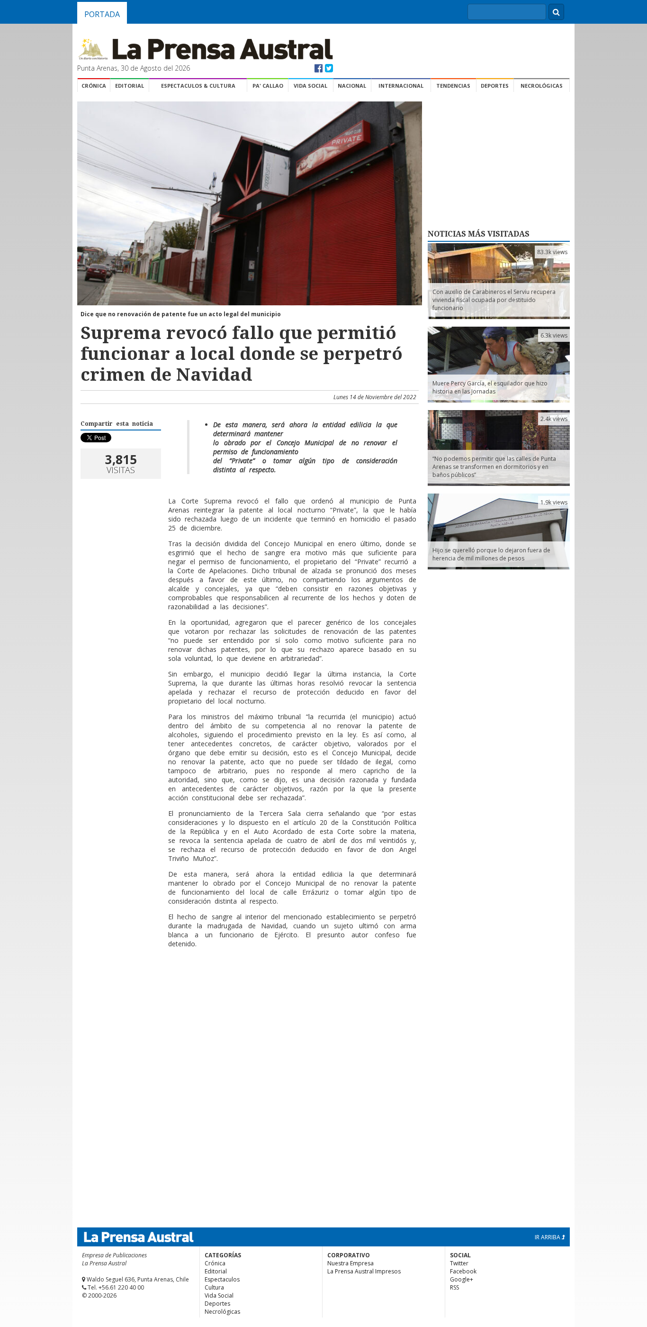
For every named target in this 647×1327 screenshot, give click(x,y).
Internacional (400, 85)
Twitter (459, 1263)
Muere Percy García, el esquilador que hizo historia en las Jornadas (490, 387)
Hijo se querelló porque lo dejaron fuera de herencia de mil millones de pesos (491, 554)
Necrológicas (542, 85)
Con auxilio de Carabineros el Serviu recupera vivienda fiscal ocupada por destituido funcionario (494, 300)
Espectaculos (222, 1279)
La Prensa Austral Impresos (364, 1271)
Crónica (93, 85)
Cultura (214, 1287)
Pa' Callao (267, 85)
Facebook (463, 1271)
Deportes (495, 85)
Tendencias (453, 85)
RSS (454, 1287)
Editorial (129, 85)
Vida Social (310, 85)
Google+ (461, 1279)
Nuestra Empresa (350, 1263)
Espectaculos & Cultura (198, 85)
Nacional (352, 85)
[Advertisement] (248, 986)
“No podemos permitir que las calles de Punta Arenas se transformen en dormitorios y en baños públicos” (494, 467)
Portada (102, 14)
